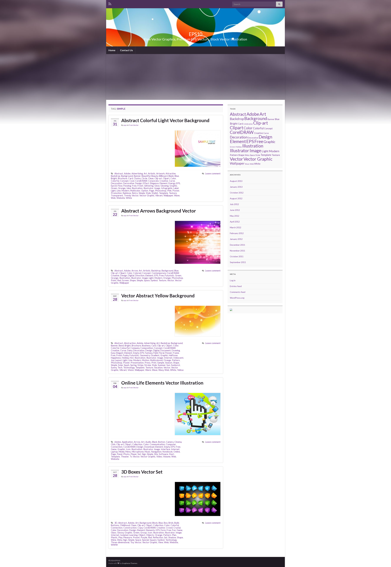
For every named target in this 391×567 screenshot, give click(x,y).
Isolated (124, 535)
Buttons (115, 525)
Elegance (154, 183)
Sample (160, 362)
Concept (124, 181)
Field (155, 353)
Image (157, 188)
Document (165, 350)
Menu (128, 451)
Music (147, 451)
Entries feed (236, 286)
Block (155, 523)
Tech (120, 367)
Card (130, 178)
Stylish (155, 193)
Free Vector (134, 125)
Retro (135, 193)
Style (148, 193)
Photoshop (160, 190)
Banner (137, 176)
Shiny (119, 540)
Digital (131, 275)
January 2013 (236, 186)
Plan (174, 535)
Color (173, 178)
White (129, 198)
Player (134, 454)
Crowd (169, 527)
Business (146, 345)
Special (145, 540)
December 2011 (237, 245)
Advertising (137, 173)
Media (121, 451)
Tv (131, 456)
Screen (125, 280)
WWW (114, 544)
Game (114, 449)
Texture (173, 193)
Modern (125, 190)
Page (151, 190)
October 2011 (236, 256)
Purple (144, 537)
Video (159, 456)
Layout (118, 360)
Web (113, 198)
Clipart (166, 178)
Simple (142, 193)
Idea (128, 188)
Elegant (119, 353)
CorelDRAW (141, 181)
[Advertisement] (195, 77)
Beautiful (146, 176)
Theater (125, 456)
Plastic (114, 537)
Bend (121, 345)
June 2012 (235, 210)
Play (120, 537)
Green (114, 188)
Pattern (176, 360)
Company (134, 348)
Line (119, 190)
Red (119, 280)
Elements (150, 530)
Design (138, 183)
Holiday (125, 357)
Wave (177, 195)
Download (149, 446)
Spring (133, 365)
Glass (113, 532)
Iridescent (178, 357)
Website (121, 198)
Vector (135, 195)
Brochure (122, 178)
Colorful (115, 181)
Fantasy (148, 353)
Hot (132, 357)
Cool (132, 181)
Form (163, 530)
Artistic (151, 173)
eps (125, 125)
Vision (131, 370)
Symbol (154, 280)
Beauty (154, 176)
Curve (172, 181)
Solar (120, 365)
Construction (130, 527)
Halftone (173, 355)
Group (143, 532)
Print (153, 362)
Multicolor (135, 190)
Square (153, 540)
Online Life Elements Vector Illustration (162, 382)
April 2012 (235, 221)
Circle (144, 178)
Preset (136, 537)
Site (156, 454)
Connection (116, 446)
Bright (114, 178)
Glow (157, 185)
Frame (176, 353)
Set (139, 454)
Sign (144, 454)
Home (111, 50)
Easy (113, 353)
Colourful (125, 348)
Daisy (129, 350)
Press (147, 362)
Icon (128, 449)
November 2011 (237, 250)
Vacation (158, 367)
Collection (137, 444)
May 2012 (234, 215)
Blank (171, 176)
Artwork (160, 173)
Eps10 (114, 185)
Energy (171, 183)
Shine (113, 540)
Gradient (155, 355)
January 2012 (236, 239)
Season (168, 362)
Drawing (176, 350)
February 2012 (237, 233)
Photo (126, 454)
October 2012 (236, 192)
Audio (148, 442)
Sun (168, 365)
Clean (151, 178)
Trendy (127, 195)
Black (154, 442)
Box (166, 523)
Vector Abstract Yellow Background (158, 295)
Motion (145, 360)
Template (163, 193)
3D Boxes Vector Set (142, 471)
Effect (146, 183)
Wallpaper (168, 195)
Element (164, 183)
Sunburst (175, 365)
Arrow (135, 270)
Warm (148, 370)
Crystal (177, 527)
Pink (169, 190)
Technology (129, 367)
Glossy (120, 532)
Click (113, 444)
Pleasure (127, 537)
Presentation (137, 362)
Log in (233, 280)
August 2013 (236, 181)
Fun (174, 530)
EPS (178, 183)
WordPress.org (237, 297)
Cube (113, 530)
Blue (177, 176)
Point (113, 280)
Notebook (168, 451)
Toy (132, 542)
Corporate (153, 181)
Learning (133, 535)
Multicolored (156, 360)
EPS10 (195, 34)
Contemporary (159, 273)
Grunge (122, 188)
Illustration (137, 188)
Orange (167, 278)
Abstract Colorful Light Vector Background (165, 120)
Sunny (114, 367)
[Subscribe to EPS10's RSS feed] (109, 3)
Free (134, 185)
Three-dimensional (120, 542)
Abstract (118, 173)
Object (142, 535)
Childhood (125, 525)
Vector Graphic (146, 195)
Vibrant (159, 195)
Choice (137, 178)
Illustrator (148, 188)
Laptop (114, 451)
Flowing (127, 185)
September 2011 (238, 262)
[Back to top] (384, 560)
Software (163, 454)
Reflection (158, 537)
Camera (170, 442)
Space (147, 280)
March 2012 (235, 227)
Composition (146, 348)
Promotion (116, 193)
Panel (119, 454)
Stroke (147, 365)
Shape (133, 280)
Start (171, 454)
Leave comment (213, 173)
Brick (170, 523)
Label (176, 188)
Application (127, 442)
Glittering (148, 185)
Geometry (145, 355)
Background (127, 176)
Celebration (248, 124)
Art (145, 173)
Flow (120, 185)
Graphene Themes (129, 563)
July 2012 (234, 204)
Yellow (180, 370)
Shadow (172, 537)
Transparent (117, 195)
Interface (165, 449)
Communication (157, 444)
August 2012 (236, 198)
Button (161, 442)
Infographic (167, 188)
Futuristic (169, 275)
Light (113, 190)
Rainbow (127, 193)
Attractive (171, 173)
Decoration (116, 183)
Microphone (138, 451)
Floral (161, 353)
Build (176, 523)
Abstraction (130, 343)
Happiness (116, 357)
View (160, 542)
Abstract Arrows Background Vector (158, 210)
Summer (162, 365)
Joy (112, 360)
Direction (139, 275)
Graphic (173, 185)
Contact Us (126, 50)
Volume (166, 456)
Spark (126, 365)
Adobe (127, 173)
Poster (175, 190)
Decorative (128, 183)
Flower (168, 353)
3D (115, 523)
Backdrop (115, 176)
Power (126, 362)
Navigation (156, 451)
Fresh (140, 185)
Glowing (165, 185)
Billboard (163, 176)
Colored (137, 273)
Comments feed (237, 292)
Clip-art (158, 178)
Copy (140, 527)
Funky (126, 355)
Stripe (140, 365)
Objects (150, 535)
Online (177, 451)
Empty (136, 353)
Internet (168, 357)
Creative (164, 181)
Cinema (178, 442)
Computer (171, 444)
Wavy (161, 370)
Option (144, 190)
